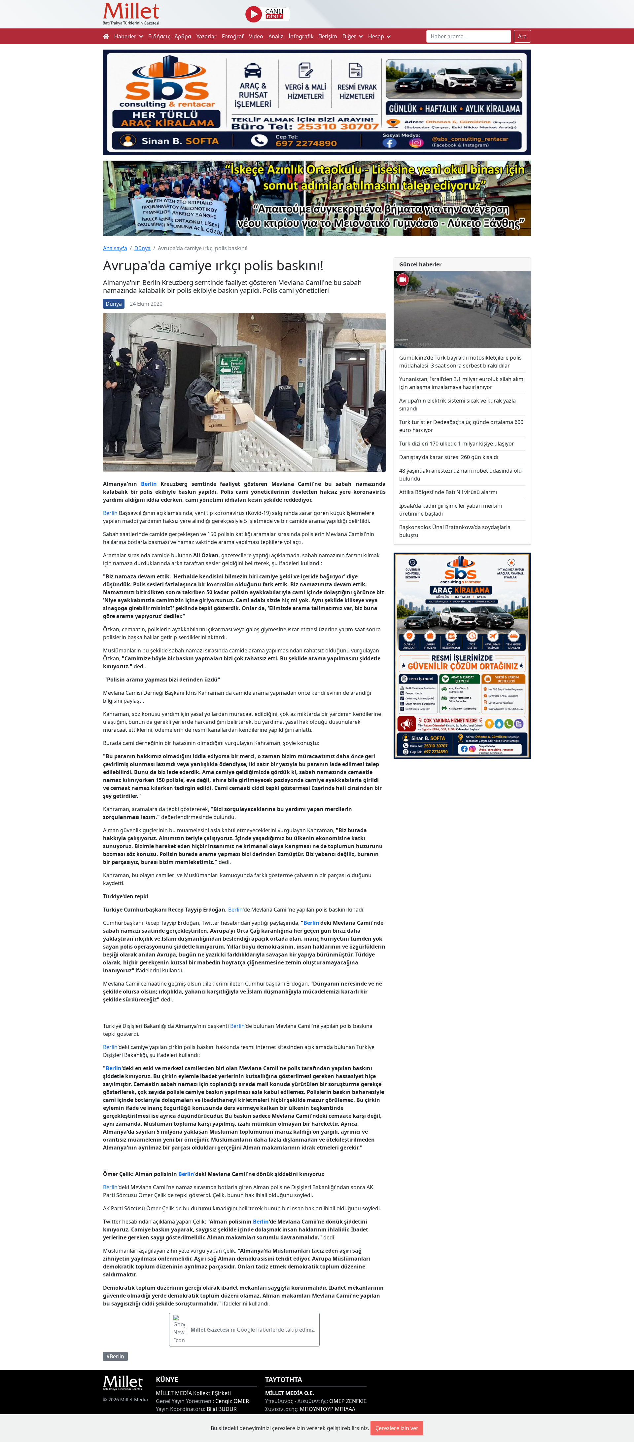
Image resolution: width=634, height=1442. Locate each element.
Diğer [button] (350, 36)
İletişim (328, 36)
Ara (522, 36)
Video (256, 36)
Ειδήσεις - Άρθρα (169, 36)
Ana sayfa (115, 248)
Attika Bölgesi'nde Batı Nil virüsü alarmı (448, 492)
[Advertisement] (462, 818)
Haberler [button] (126, 36)
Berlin (149, 483)
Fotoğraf (233, 36)
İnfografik (301, 36)
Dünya (142, 248)
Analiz (275, 36)
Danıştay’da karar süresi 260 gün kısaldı (448, 457)
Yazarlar (206, 36)
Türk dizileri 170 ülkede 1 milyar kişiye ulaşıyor (456, 443)
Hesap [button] (376, 36)
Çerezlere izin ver (396, 1428)
